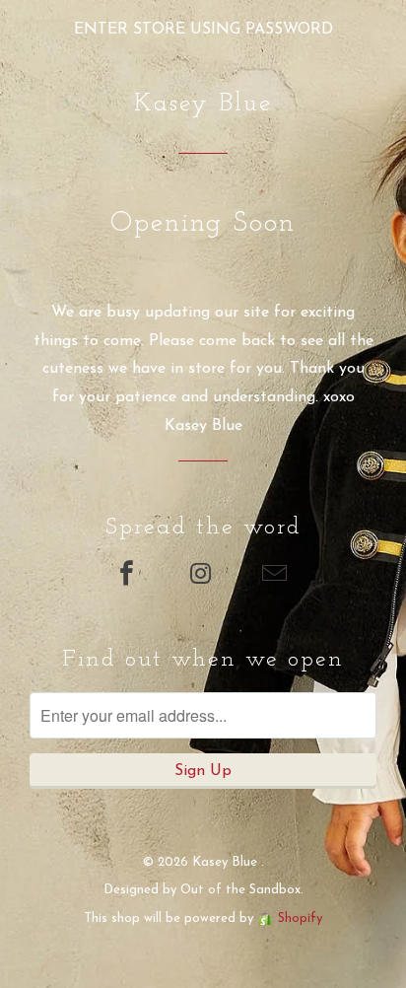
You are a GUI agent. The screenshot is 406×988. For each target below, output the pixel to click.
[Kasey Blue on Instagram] (203, 576)
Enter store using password (203, 29)
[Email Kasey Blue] (277, 576)
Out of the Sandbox (240, 889)
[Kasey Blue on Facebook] (129, 576)
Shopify (300, 918)
